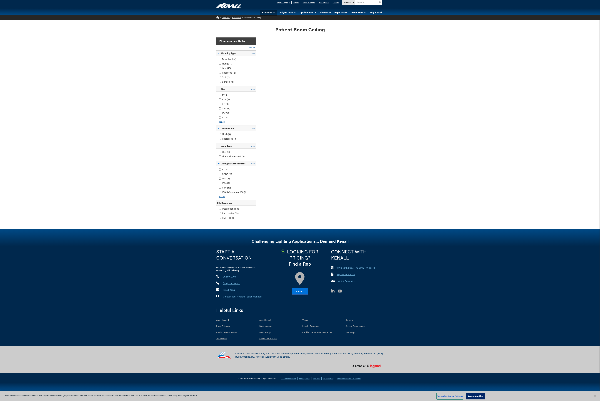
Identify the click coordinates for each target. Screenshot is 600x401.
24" (225, 103)
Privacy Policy (304, 378)
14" (225, 94)
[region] (300, 396)
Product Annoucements (226, 332)
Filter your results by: (232, 41)
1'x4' (226, 99)
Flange (227, 63)
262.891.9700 (229, 276)
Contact (336, 2)
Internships (350, 332)
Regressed (229, 138)
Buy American (265, 325)
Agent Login (221, 319)
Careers (296, 2)
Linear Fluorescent (233, 156)
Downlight (229, 59)
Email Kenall (229, 289)
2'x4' (226, 112)
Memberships (265, 332)
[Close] (595, 395)
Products (226, 17)
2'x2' (226, 108)
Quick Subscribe (346, 281)
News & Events (309, 2)
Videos (305, 319)
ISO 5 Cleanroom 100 (234, 192)
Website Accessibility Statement (349, 378)
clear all (251, 47)
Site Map (316, 378)
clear (253, 53)
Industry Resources (310, 325)
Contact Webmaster (288, 378)
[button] (219, 53)
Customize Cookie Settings (450, 396)
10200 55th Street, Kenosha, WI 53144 (356, 267)
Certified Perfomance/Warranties (317, 332)
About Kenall (324, 2)
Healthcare (236, 17)
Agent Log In (282, 2)
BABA (227, 174)
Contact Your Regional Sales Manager (242, 296)
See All (222, 121)
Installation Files (230, 208)
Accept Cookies (475, 396)
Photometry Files (230, 213)
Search (300, 291)
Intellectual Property (268, 338)
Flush (226, 134)
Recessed (229, 72)
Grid (226, 68)
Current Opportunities (355, 325)
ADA (226, 169)
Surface (228, 81)
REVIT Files (228, 217)
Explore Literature (346, 274)
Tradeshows (221, 338)
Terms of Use (328, 378)
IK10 (226, 178)
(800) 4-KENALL (231, 283)
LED (226, 151)
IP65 (226, 187)
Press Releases (223, 325)
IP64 (226, 183)
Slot (226, 77)
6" (225, 117)
